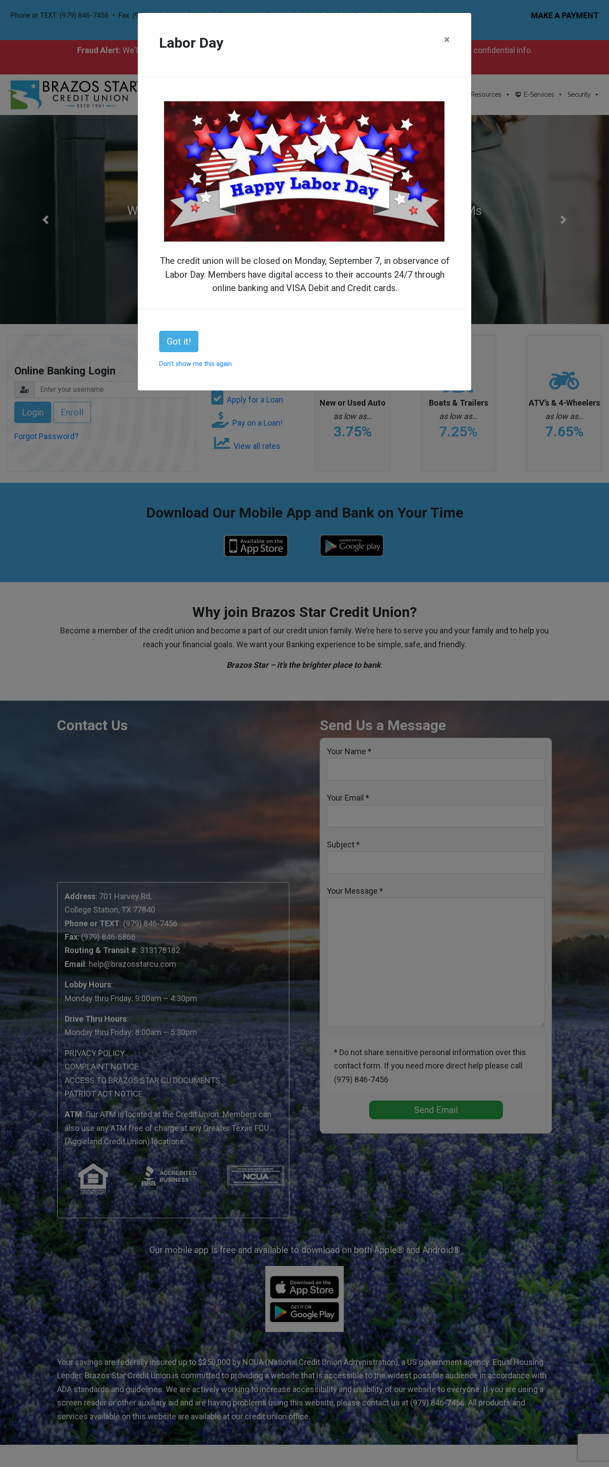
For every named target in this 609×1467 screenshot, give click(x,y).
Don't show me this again (195, 364)
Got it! (179, 341)
